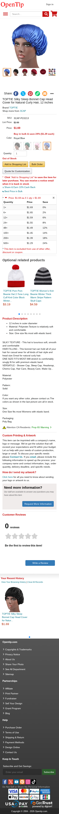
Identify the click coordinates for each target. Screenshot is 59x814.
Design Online (12, 747)
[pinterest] (30, 93)
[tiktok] (33, 781)
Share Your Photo (14, 664)
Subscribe (49, 772)
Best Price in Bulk (13, 191)
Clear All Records (35, 582)
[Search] (45, 14)
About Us (10, 659)
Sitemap (9, 674)
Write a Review (40, 563)
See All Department (5, 14)
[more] (51, 93)
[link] (37, 93)
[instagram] (27, 781)
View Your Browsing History (13, 582)
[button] (29, 45)
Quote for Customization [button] (17, 171)
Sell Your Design (13, 703)
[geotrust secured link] (41, 804)
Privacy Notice (12, 654)
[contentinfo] (12, 4)
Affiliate (9, 688)
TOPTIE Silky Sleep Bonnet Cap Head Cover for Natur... (14, 617)
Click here (7, 477)
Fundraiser (11, 698)
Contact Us (16, 457)
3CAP (23, 111)
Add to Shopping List (15, 164)
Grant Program (13, 708)
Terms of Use (12, 732)
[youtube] (16, 781)
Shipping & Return (14, 737)
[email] (44, 93)
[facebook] (15, 93)
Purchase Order (13, 727)
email (33, 457)
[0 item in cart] (54, 14)
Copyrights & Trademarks (18, 649)
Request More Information (38, 504)
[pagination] (29, 314)
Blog (7, 713)
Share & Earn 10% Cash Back (19, 187)
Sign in (49, 4)
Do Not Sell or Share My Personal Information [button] (26, 786)
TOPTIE (13, 107)
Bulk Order (37, 164)
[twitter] (23, 93)
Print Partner (11, 693)
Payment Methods (14, 742)
